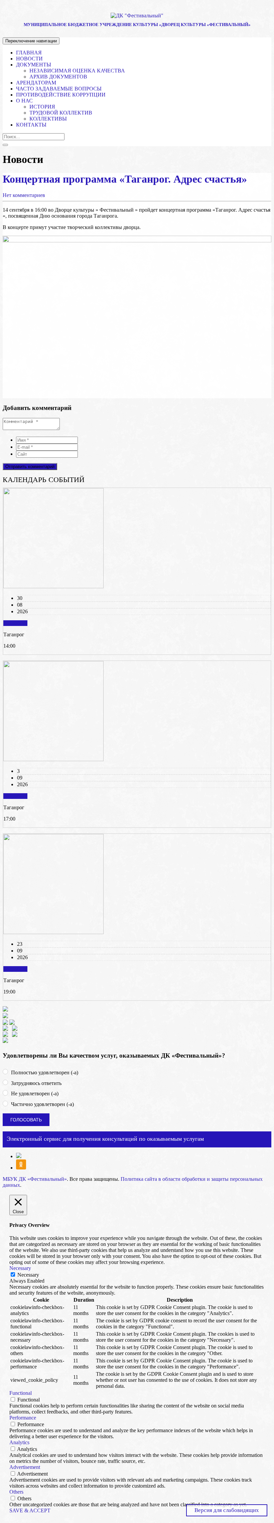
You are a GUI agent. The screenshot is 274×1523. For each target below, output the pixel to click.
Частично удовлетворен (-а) (42, 1104)
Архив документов (58, 76)
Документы (33, 64)
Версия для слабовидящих (226, 1510)
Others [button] (16, 1492)
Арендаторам (36, 82)
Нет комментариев (24, 195)
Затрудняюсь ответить (35, 1083)
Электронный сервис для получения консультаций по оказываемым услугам (105, 1138)
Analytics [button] (19, 1442)
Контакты (31, 125)
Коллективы (48, 119)
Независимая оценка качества (77, 70)
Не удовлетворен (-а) (34, 1094)
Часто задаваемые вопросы (59, 88)
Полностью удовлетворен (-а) (44, 1072)
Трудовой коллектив (60, 113)
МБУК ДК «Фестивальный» (35, 1179)
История (42, 107)
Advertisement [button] (24, 1467)
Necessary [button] (20, 1268)
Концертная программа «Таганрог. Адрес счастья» (125, 179)
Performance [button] (22, 1418)
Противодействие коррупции (61, 94)
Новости (29, 58)
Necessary (28, 1275)
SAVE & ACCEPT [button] (29, 1510)
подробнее (15, 623)
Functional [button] (20, 1393)
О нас (24, 100)
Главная (29, 52)
